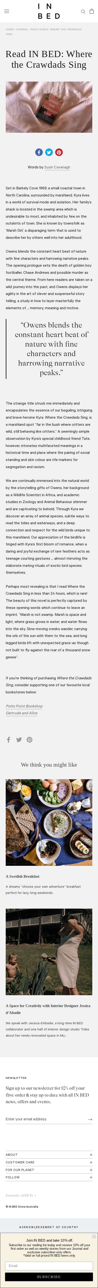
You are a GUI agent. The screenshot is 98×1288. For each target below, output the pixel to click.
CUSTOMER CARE (20, 1163)
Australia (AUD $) (19, 1196)
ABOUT (12, 1155)
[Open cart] (92, 11)
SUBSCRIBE (49, 1277)
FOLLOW (13, 1178)
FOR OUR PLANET (20, 1170)
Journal (22, 29)
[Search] (83, 11)
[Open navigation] (6, 11)
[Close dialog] (94, 1236)
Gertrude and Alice (21, 713)
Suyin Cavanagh (57, 168)
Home (10, 29)
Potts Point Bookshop (24, 707)
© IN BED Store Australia (22, 1206)
